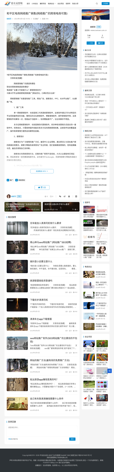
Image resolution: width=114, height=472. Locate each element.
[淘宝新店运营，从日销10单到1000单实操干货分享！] (89, 274)
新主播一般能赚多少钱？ (101, 256)
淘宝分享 (75, 3)
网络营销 (21, 180)
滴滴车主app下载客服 (41, 319)
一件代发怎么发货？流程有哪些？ (101, 316)
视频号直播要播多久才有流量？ (88, 216)
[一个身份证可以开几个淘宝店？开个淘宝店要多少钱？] (89, 305)
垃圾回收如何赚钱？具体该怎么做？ (88, 363)
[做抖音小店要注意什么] (17, 266)
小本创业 (35, 3)
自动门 (50, 455)
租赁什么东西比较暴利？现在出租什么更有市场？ (88, 404)
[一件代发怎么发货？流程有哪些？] (89, 316)
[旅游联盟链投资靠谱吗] (17, 285)
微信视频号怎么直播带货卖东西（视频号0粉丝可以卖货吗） (88, 229)
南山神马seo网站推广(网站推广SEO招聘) (50, 242)
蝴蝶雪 (9, 19)
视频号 (68, 3)
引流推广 (36, 19)
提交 (72, 439)
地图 (72, 455)
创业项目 (61, 3)
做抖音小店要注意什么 (41, 261)
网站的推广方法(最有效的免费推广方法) (50, 360)
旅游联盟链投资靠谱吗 (41, 280)
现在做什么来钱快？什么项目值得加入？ (101, 350)
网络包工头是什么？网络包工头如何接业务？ (101, 377)
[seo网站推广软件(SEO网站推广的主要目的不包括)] (17, 343)
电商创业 (51, 3)
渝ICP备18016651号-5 (83, 455)
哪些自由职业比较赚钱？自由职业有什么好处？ (101, 390)
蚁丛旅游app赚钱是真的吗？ (44, 379)
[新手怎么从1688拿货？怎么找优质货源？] (89, 295)
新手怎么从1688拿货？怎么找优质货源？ (101, 295)
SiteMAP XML (65, 455)
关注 (91, 43)
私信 (101, 43)
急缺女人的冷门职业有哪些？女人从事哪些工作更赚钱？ (88, 377)
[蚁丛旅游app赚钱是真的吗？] (17, 384)
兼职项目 (43, 3)
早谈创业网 (44, 455)
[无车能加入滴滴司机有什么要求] (17, 228)
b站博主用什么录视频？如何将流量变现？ (101, 404)
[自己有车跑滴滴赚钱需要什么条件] (17, 403)
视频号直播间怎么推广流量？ (88, 256)
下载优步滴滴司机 (39, 300)
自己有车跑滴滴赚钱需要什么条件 (46, 398)
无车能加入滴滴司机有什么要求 (45, 223)
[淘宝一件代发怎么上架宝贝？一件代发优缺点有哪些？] (89, 284)
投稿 (106, 3)
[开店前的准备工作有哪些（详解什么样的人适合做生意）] (89, 326)
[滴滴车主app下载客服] (17, 324)
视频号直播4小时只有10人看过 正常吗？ (102, 229)
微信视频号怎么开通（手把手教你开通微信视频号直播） (101, 243)
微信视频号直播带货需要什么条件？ (101, 216)
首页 (28, 3)
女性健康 (57, 455)
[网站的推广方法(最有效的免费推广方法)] (17, 365)
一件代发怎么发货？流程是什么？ (88, 350)
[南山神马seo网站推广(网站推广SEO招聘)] (17, 247)
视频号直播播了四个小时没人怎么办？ (88, 243)
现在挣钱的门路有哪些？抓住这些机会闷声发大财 (101, 363)
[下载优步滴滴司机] (17, 305)
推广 (11, 180)
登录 (9, 439)
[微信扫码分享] (60, 196)
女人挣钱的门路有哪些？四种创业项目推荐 (88, 390)
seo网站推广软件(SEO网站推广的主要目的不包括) (53, 340)
